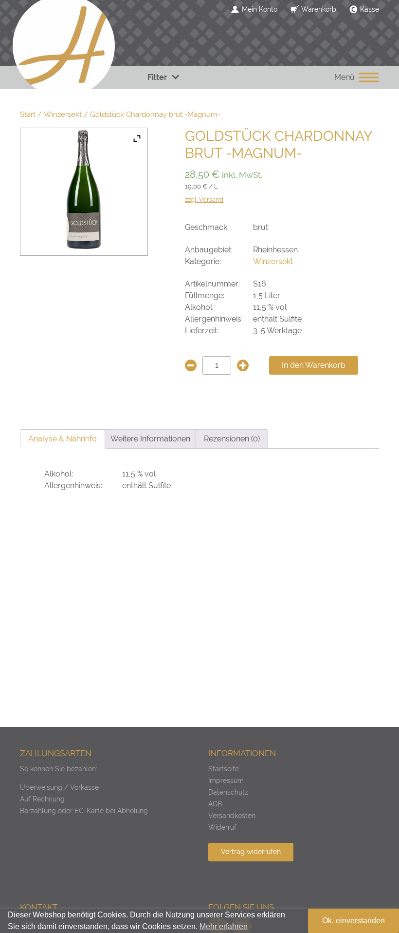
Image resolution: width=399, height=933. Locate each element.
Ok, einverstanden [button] (353, 920)
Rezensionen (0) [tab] (232, 438)
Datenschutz (228, 792)
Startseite (223, 768)
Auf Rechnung (42, 799)
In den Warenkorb (313, 365)
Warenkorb (318, 9)
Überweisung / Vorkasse (59, 787)
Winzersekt (63, 114)
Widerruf (222, 827)
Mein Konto (259, 9)
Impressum (226, 780)
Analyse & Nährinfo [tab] (62, 438)
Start (28, 114)
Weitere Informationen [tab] (150, 438)
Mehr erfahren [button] (224, 926)
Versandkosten (231, 815)
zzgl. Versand (204, 199)
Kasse (369, 9)
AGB (215, 804)
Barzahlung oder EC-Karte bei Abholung (84, 810)
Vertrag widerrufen (251, 851)
